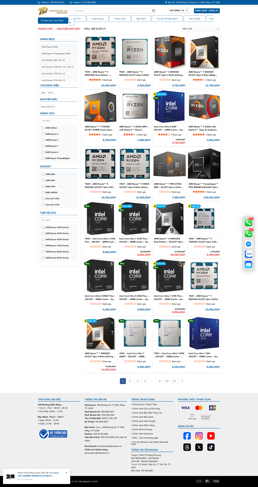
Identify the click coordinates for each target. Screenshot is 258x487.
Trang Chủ (45, 29)
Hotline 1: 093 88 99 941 (52, 2)
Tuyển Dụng (97, 18)
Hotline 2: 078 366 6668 (84, 2)
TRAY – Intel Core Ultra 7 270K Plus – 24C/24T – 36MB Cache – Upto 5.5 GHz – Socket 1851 (100, 240)
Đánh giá (141, 80)
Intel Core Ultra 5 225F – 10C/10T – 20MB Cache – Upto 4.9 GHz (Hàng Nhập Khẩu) (169, 128)
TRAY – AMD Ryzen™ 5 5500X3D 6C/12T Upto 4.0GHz (134, 73)
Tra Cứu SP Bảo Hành (167, 18)
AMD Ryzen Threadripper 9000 (56, 53)
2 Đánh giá (211, 80)
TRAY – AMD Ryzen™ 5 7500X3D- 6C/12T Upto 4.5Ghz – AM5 (204, 240)
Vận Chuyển (194, 18)
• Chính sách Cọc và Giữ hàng (145, 408)
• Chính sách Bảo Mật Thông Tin (146, 413)
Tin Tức (77, 18)
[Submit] (153, 10)
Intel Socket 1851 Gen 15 (53, 60)
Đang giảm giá (48, 107)
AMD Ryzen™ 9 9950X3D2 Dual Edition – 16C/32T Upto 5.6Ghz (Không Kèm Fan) (168, 240)
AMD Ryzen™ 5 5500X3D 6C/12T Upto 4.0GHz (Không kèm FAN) (168, 73)
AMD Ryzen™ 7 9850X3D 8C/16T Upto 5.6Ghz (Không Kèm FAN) (99, 355)
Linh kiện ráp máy (68, 29)
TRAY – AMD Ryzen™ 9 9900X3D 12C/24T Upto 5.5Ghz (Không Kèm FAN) (100, 185)
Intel (50, 93)
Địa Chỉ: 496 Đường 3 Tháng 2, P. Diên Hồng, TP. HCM (193, 2)
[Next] (182, 381)
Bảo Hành (141, 18)
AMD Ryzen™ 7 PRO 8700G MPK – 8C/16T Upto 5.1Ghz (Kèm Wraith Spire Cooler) (168, 185)
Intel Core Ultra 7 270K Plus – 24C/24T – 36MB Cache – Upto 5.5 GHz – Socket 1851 (169, 297)
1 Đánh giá (141, 134)
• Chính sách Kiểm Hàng (142, 425)
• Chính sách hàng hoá (142, 434)
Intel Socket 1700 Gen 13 (53, 80)
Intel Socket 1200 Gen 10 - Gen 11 (57, 67)
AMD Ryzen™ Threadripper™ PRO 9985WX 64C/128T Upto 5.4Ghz (203, 185)
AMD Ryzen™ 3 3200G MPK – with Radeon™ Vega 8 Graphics (134, 128)
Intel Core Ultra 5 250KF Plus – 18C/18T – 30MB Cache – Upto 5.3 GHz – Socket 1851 (100, 297)
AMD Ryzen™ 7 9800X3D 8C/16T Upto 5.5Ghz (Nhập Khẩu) (202, 73)
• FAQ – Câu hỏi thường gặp (144, 438)
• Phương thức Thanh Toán (144, 404)
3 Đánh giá (107, 80)
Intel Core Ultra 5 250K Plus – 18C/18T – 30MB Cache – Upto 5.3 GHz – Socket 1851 (134, 297)
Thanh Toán (120, 18)
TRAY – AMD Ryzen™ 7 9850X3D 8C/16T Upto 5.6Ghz (203, 297)
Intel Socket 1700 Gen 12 (53, 73)
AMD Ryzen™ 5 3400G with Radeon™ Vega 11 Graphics (203, 128)
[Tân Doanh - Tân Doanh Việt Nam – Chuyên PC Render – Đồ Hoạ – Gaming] (53, 11)
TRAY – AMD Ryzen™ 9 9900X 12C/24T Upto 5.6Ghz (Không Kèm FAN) (134, 185)
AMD (43, 93)
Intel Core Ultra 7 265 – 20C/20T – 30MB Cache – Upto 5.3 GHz (204, 355)
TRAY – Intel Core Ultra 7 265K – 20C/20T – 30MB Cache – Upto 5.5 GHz (169, 355)
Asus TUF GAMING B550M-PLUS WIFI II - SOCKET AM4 (38, 475)
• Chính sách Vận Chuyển (143, 421)
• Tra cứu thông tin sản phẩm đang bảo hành (149, 443)
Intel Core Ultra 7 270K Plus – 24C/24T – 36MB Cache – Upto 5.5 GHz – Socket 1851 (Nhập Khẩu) (134, 240)
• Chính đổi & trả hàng (141, 429)
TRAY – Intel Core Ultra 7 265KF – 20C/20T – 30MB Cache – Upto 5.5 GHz (131, 355)
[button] (178, 10)
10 (167, 381)
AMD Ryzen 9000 (50, 47)
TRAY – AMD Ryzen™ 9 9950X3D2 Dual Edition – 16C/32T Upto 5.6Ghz (97, 73)
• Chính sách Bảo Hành (142, 417)
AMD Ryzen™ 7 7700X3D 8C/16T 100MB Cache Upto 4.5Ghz (98, 128)
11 (174, 381)
